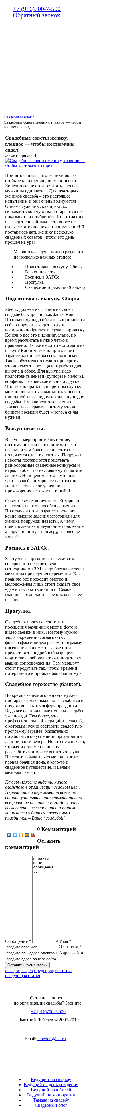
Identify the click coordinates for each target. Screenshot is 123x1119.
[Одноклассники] (21, 835)
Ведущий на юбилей (51, 1089)
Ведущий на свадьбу (51, 1079)
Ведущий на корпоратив (51, 1094)
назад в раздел (19, 970)
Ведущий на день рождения (51, 1084)
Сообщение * (18, 941)
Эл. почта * (70, 946)
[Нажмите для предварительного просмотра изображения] (45, 165)
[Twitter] (15, 835)
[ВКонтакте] (9, 835)
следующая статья (22, 975)
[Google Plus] (33, 835)
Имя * (65, 941)
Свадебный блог (51, 1105)
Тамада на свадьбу (51, 1100)
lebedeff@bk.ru (51, 1038)
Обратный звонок (36, 15)
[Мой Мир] (27, 835)
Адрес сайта (71, 952)
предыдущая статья (53, 970)
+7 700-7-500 (37, 8)
